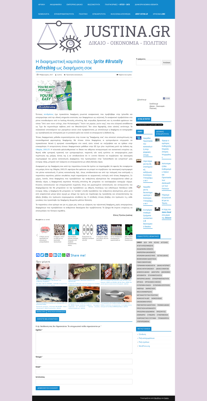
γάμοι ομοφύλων (144, 262)
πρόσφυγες (161, 312)
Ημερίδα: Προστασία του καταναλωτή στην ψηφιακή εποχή (147, 146)
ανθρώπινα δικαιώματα (146, 252)
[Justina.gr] (142, 100)
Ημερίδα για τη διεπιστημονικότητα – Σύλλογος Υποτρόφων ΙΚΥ (148, 195)
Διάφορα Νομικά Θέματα (146, 4)
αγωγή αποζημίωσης (145, 246)
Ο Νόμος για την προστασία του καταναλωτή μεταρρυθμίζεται (44, 239)
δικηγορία (155, 272)
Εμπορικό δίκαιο (75, 4)
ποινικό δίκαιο (163, 305)
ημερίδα (140, 289)
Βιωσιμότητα (94, 4)
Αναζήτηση (166, 62)
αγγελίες (164, 242)
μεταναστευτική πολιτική (147, 295)
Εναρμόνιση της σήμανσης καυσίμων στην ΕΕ (88, 238)
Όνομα (39, 357)
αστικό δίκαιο (162, 256)
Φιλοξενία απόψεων (120, 14)
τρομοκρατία (163, 318)
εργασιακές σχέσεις (153, 282)
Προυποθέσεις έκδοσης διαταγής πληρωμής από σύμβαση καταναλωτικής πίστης (73, 241)
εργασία (140, 282)
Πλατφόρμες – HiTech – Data (117, 4)
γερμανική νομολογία (146, 265)
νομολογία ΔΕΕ (143, 298)
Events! (139, 132)
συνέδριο (151, 315)
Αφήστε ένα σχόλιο (125, 75)
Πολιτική (83, 14)
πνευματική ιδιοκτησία (146, 305)
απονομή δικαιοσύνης (146, 256)
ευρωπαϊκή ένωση (144, 285)
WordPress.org (144, 346)
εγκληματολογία (155, 275)
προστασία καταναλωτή (56, 311)
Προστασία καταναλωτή (74, 75)
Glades (166, 398)
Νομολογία (43, 14)
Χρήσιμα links (159, 14)
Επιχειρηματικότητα (64, 14)
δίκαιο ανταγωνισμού (145, 269)
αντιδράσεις (48, 114)
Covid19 (139, 242)
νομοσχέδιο (156, 298)
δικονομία (165, 272)
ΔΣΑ (145, 242)
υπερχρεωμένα (143, 321)
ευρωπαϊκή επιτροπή (161, 285)
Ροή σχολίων (144, 342)
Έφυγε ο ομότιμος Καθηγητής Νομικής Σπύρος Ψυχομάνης (166, 149)
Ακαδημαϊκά (56, 4)
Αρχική (41, 4)
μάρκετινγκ (41, 311)
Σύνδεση (142, 334)
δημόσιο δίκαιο (143, 272)
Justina (59, 75)
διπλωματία (141, 275)
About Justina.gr (141, 14)
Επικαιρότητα (99, 14)
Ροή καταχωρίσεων (147, 338)
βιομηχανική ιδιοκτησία (146, 259)
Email (38, 367)
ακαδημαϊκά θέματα (145, 249)
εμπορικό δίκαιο (143, 279)
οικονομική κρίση (144, 302)
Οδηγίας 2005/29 (43, 149)
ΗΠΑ (150, 242)
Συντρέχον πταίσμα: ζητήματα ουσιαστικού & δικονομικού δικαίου (147, 218)
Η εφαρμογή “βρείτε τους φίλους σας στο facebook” (102, 238)
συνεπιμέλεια (162, 315)
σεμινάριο (141, 315)
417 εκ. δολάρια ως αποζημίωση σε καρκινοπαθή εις (116, 238)
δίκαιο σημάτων (162, 269)
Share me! (78, 255)
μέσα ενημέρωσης (144, 292)
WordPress (157, 398)
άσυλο (156, 242)
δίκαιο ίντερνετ (163, 265)
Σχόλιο (39, 330)
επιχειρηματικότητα (160, 279)
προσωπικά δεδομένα (145, 312)
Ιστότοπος (40, 377)
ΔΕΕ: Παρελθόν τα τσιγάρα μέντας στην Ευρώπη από (131, 238)
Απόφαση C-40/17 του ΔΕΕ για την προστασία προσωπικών (59, 239)
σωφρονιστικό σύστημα (146, 318)
